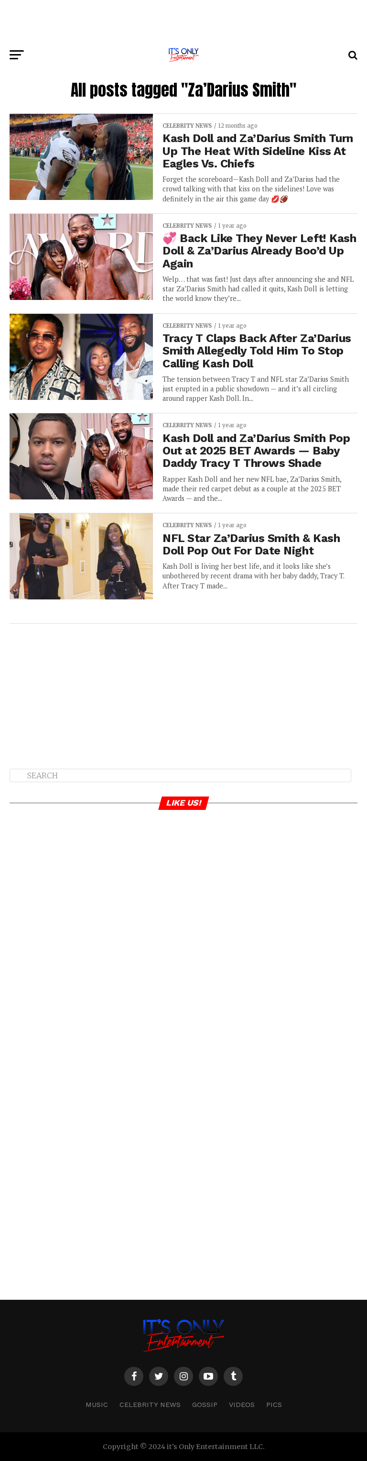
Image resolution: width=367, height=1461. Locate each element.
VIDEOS (242, 1404)
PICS (274, 1404)
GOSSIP (204, 1404)
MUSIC (97, 1404)
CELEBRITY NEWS (150, 1404)
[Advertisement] (183, 21)
